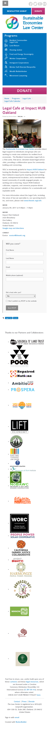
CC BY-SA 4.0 (29, 690)
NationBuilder (21, 722)
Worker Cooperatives (18, 58)
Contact (17, 701)
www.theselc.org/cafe (32, 201)
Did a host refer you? (13, 292)
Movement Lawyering (18, 76)
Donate (38, 11)
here (38, 695)
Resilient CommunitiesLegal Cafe (18, 41)
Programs (16, 98)
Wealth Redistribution (18, 71)
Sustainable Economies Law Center (20, 149)
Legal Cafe (26, 98)
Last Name (10, 258)
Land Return (14, 46)
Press (24, 701)
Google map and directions (13, 228)
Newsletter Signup (17, 11)
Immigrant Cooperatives (19, 63)
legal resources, (32, 682)
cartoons (13, 682)
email (17, 717)
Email (8, 267)
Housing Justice (16, 50)
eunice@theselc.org (17, 235)
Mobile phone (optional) (14, 275)
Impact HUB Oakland (35, 169)
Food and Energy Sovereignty (22, 54)
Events (16, 318)
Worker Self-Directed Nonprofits (23, 67)
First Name (10, 250)
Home (6, 98)
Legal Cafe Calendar (12, 101)
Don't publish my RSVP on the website (22, 301)
